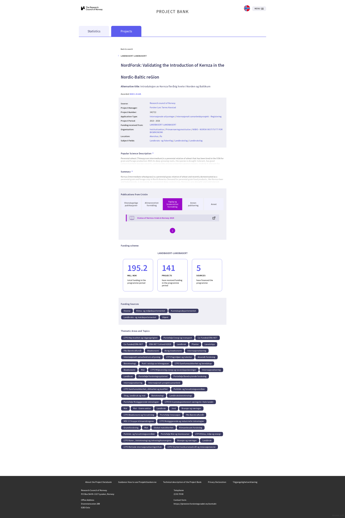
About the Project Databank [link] (98, 482)
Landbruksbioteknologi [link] (180, 395)
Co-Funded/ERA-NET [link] (207, 337)
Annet (214, 204)
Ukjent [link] (165, 317)
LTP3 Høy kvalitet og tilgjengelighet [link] (141, 337)
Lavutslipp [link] (210, 344)
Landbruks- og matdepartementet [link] (140, 317)
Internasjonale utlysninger (162, 116)
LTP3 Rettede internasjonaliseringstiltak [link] (143, 447)
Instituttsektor (157, 129)
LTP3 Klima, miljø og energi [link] (208, 434)
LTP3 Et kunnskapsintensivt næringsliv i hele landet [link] (189, 401)
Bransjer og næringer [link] (191, 408)
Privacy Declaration (217, 482)
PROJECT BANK (172, 11)
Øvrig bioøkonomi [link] (173, 350)
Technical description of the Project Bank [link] (182, 482)
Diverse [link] (127, 310)
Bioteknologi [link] (130, 363)
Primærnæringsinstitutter (178, 129)
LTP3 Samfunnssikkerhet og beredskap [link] (193, 363)
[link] (247, 8)
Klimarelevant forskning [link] (190, 427)
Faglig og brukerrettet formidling (172, 204)
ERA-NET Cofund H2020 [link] (160, 344)
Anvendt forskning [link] (206, 357)
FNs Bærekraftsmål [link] (133, 350)
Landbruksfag (181, 140)
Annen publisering (193, 204)
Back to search (127, 49)
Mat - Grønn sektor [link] (142, 408)
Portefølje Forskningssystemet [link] (153, 376)
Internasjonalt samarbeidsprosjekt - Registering (199, 116)
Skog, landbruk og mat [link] (135, 395)
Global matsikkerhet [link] (163, 427)
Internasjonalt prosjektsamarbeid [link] (164, 382)
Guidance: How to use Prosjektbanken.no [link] (137, 482)
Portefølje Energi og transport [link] (177, 337)
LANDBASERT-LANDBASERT (163, 124)
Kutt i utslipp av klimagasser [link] (155, 363)
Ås (161, 136)
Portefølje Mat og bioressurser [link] (175, 434)
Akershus (154, 136)
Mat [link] (143, 369)
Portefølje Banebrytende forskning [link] (189, 376)
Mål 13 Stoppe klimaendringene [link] (139, 421)
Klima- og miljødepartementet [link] (150, 310)
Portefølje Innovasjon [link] (170, 414)
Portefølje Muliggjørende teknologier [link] (141, 401)
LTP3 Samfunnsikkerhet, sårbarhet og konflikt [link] (146, 389)
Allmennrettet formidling (152, 204)
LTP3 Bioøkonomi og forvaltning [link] (139, 414)
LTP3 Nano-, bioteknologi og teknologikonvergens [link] (147, 440)
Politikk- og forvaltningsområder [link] (189, 389)
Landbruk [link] (181, 344)
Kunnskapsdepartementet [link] (183, 310)
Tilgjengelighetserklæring (245, 482)
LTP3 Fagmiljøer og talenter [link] (179, 357)
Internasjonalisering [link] (196, 350)
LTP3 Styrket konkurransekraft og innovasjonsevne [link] (191, 447)
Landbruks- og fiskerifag (161, 140)
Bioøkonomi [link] (153, 350)
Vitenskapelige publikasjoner (131, 204)
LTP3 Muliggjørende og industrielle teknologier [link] (182, 421)
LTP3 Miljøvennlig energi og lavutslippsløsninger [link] (173, 369)
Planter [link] (195, 344)
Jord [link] (173, 408)
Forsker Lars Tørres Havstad (163, 107)
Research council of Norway (162, 103)
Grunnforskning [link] (131, 427)
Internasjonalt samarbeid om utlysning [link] (142, 357)
